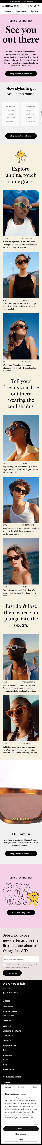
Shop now (29, 2)
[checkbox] (4, 965)
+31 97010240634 (12, 993)
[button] (32, 6)
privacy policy (24, 967)
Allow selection (21, 1134)
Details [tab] (21, 1087)
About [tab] (34, 1087)
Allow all (21, 1129)
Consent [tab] (7, 1087)
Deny (21, 1139)
